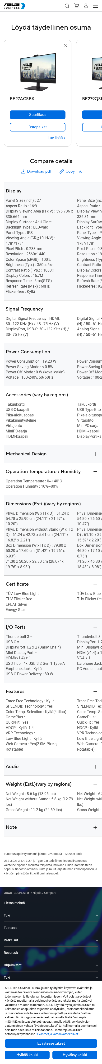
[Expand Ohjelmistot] (97, 965)
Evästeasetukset (51, 1043)
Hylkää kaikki (27, 1055)
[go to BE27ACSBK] (38, 71)
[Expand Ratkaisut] (97, 940)
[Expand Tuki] (97, 915)
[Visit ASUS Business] (17, 893)
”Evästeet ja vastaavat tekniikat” (57, 1034)
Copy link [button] (73, 171)
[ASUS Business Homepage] (15, 5)
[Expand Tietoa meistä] (97, 903)
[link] (37, 127)
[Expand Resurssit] (97, 952)
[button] (67, 6)
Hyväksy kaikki (75, 1055)
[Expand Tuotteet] (97, 928)
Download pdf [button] (39, 171)
